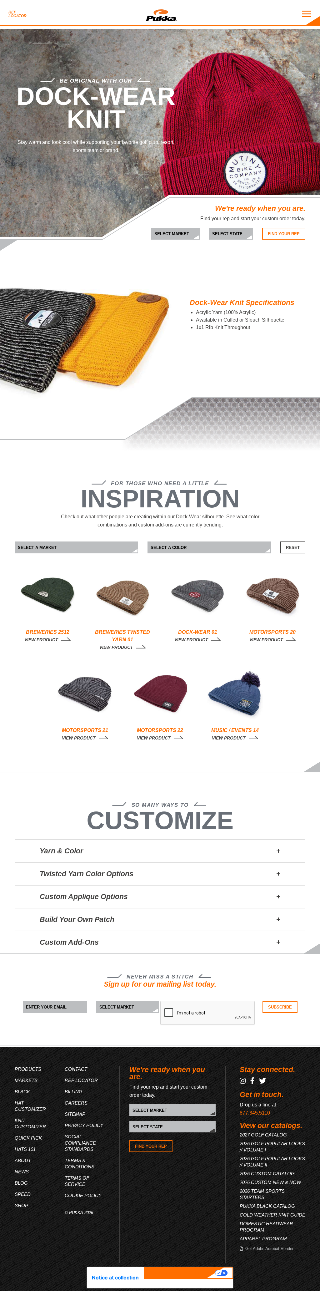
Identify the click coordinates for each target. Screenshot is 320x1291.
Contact (76, 1069)
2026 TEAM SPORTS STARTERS (262, 1194)
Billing (73, 1091)
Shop (21, 1205)
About (23, 1160)
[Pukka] (161, 14)
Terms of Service (77, 1181)
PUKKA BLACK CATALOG (267, 1206)
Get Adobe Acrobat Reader (269, 1248)
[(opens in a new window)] (242, 1081)
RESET (293, 547)
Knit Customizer (30, 1123)
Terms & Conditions (79, 1163)
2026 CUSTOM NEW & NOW (270, 1182)
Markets (26, 1080)
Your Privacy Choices (180, 1273)
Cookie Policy (83, 1195)
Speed (23, 1194)
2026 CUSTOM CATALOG (267, 1173)
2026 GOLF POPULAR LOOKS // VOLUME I (272, 1146)
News (22, 1171)
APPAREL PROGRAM (263, 1238)
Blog (21, 1183)
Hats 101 (25, 1149)
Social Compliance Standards (80, 1143)
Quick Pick (28, 1138)
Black (22, 1091)
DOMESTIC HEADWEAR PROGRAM (266, 1227)
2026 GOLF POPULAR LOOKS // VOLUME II (272, 1161)
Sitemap (75, 1114)
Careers (76, 1102)
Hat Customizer (30, 1106)
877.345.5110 (255, 1113)
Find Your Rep (284, 233)
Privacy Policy (84, 1125)
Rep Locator (17, 14)
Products (28, 1069)
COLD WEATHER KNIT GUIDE (272, 1214)
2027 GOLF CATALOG (263, 1134)
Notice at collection (115, 1277)
